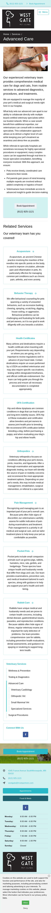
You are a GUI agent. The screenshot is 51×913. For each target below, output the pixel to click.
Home (6, 34)
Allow (25, 903)
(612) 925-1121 (25, 211)
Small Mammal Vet (20, 702)
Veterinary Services (16, 664)
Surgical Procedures (18, 715)
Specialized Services (21, 709)
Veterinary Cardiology (21, 690)
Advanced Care (16, 683)
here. (5, 898)
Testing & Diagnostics (18, 677)
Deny (25, 908)
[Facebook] (25, 734)
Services (16, 34)
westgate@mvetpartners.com (20, 783)
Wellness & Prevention (19, 671)
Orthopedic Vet (18, 696)
